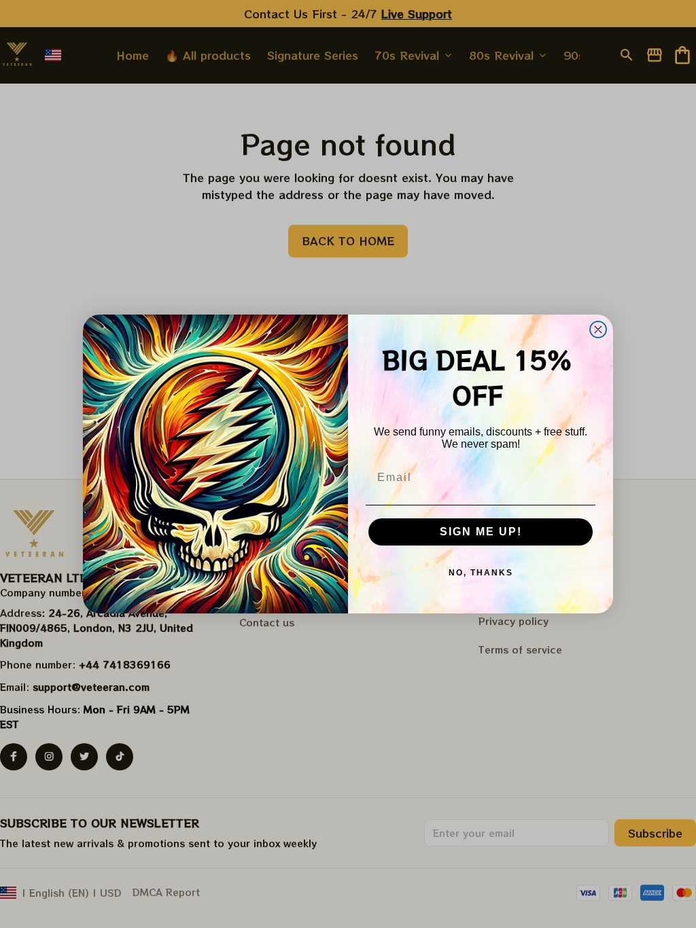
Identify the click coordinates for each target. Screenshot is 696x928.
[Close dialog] (598, 329)
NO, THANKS (481, 572)
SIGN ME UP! (481, 531)
